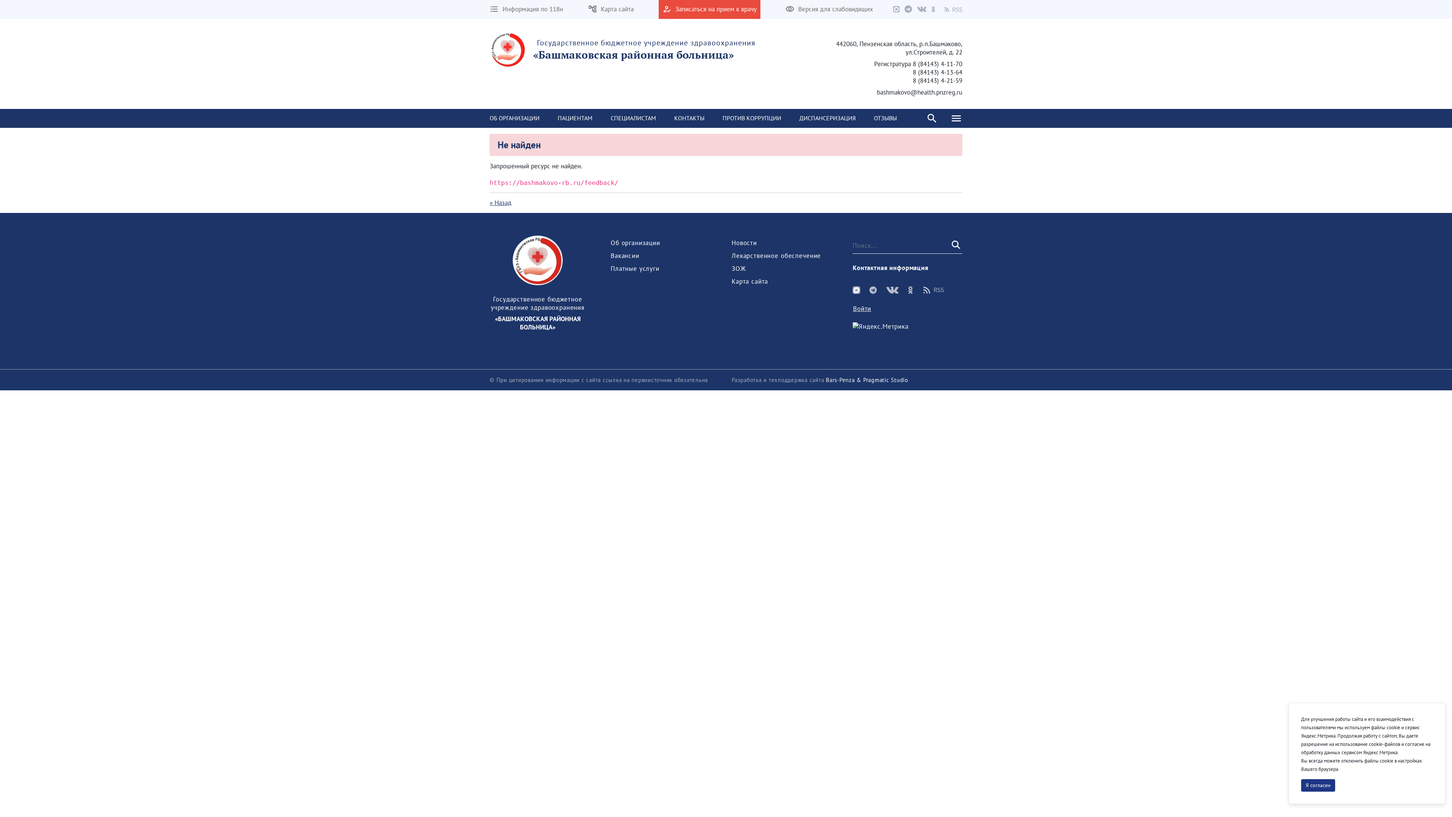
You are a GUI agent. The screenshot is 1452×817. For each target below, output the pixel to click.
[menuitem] (515, 118)
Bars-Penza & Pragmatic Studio (867, 380)
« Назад (500, 203)
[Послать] (955, 245)
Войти (862, 308)
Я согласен (1318, 785)
